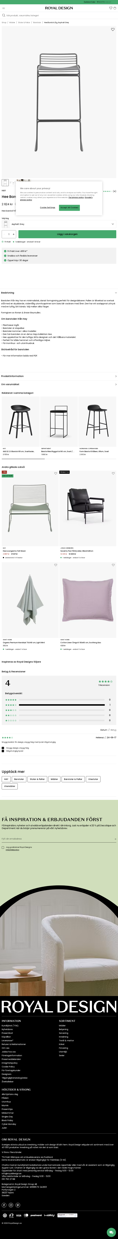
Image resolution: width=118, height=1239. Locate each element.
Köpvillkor (6, 1037)
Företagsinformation (12, 1055)
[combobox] (59, 224)
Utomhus (6, 1102)
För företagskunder (11, 1070)
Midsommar (8, 1113)
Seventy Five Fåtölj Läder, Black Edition (76, 551)
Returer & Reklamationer (14, 1044)
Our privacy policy (76, 197)
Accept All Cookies (69, 207)
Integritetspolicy (10, 1063)
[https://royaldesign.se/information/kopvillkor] (67, 1215)
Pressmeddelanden (11, 1059)
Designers (6, 1074)
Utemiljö (63, 1052)
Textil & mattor (66, 1041)
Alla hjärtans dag (10, 1094)
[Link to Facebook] (4, 1205)
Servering (63, 1033)
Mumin (5, 1105)
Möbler (62, 1026)
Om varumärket (10, 384)
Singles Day (7, 1117)
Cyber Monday (9, 1124)
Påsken (5, 1098)
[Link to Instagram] (11, 1205)
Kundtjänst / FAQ (10, 1026)
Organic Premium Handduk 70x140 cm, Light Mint (24, 643)
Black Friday (7, 1120)
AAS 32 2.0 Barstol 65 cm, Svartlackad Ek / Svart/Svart (20, 451)
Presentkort (7, 1033)
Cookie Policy (8, 1067)
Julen (4, 1128)
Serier (61, 1055)
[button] (110, 8)
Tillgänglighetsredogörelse (14, 1078)
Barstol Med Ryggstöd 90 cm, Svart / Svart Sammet (59, 451)
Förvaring (63, 1048)
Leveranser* (7, 1041)
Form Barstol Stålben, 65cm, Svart (94, 451)
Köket (61, 1044)
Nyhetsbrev (7, 1029)
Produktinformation (12, 376)
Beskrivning (7, 292)
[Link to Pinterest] (18, 1205)
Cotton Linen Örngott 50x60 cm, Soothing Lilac (80, 643)
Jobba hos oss (9, 1052)
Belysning (63, 1029)
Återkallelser (8, 1082)
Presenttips (7, 1109)
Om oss (5, 1048)
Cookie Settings (47, 207)
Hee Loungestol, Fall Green (14, 551)
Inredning (63, 1037)
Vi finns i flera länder (11, 1152)
